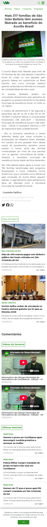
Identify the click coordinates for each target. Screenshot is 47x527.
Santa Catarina (9, 303)
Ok (23, 522)
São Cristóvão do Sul (11, 251)
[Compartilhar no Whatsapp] (11, 206)
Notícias (8, 9)
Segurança (8, 434)
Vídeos (17, 9)
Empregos (38, 9)
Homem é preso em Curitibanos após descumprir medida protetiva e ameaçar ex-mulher (22, 440)
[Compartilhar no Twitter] (3, 206)
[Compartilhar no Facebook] (8, 206)
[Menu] (43, 3)
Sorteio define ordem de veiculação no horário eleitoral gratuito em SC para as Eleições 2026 (22, 309)
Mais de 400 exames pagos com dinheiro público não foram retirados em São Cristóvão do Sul (23, 257)
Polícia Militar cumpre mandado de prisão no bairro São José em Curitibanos (21, 466)
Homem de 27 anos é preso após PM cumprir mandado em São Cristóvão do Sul (22, 491)
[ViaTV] (6, 3)
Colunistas (27, 9)
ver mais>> (40, 270)
